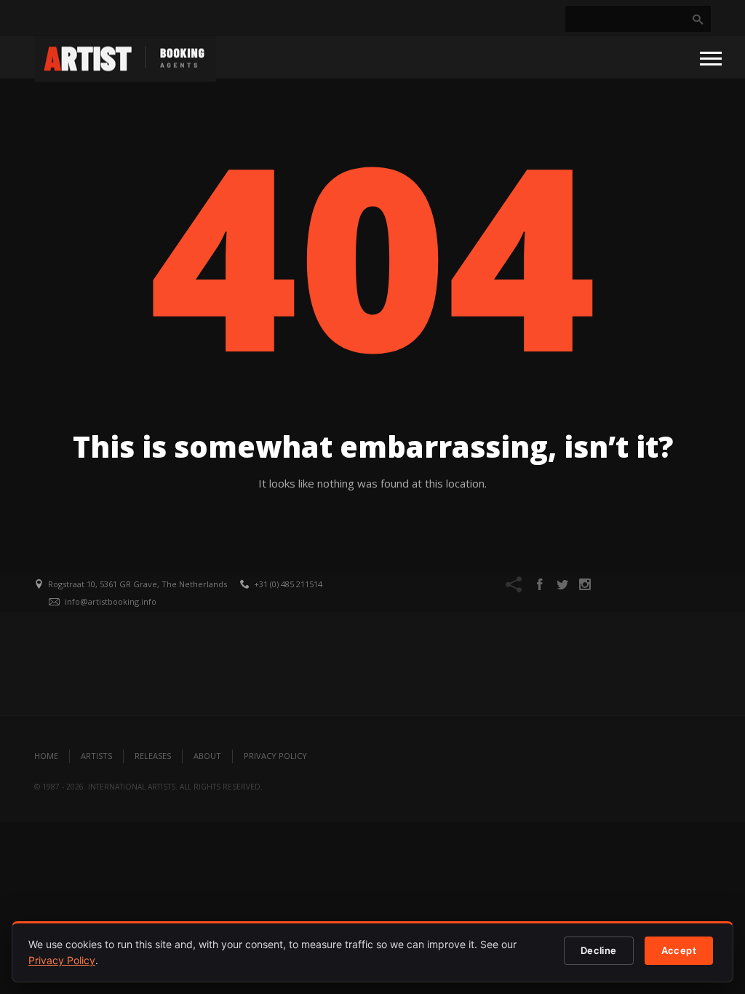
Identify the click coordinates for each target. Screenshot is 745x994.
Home (46, 755)
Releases (153, 755)
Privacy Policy (275, 755)
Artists (96, 755)
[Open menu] (711, 57)
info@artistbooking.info (110, 601)
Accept (678, 950)
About (207, 755)
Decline (599, 950)
